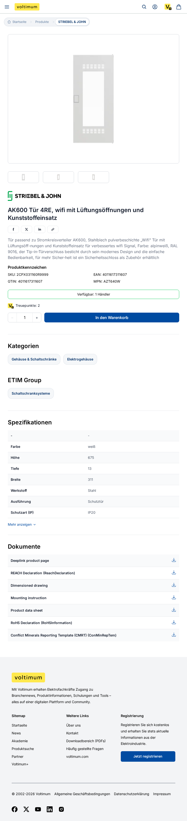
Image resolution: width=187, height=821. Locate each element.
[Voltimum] (27, 6)
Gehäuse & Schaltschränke (34, 359)
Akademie (20, 741)
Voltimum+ (20, 764)
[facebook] (15, 809)
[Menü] (7, 7)
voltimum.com (77, 756)
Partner (17, 756)
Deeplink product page (30, 560)
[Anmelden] (154, 6)
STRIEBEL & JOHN (72, 22)
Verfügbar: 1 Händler (93, 294)
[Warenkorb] (178, 6)
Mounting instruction (29, 598)
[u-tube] (38, 809)
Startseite (19, 725)
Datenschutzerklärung (131, 794)
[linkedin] (50, 809)
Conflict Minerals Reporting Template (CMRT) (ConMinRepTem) (63, 635)
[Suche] (144, 6)
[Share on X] (26, 229)
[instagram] (61, 809)
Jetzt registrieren (147, 756)
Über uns (73, 725)
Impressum (162, 794)
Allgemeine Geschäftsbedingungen (82, 794)
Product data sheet (27, 610)
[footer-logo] (93, 677)
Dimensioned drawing (29, 585)
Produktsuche (23, 749)
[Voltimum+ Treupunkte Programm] (168, 6)
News (16, 733)
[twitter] (26, 809)
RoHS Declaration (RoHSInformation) (41, 623)
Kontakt (72, 733)
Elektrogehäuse (80, 359)
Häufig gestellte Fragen (84, 749)
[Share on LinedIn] (39, 229)
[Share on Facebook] (13, 229)
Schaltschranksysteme (31, 393)
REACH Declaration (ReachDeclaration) (43, 573)
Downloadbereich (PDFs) (86, 741)
